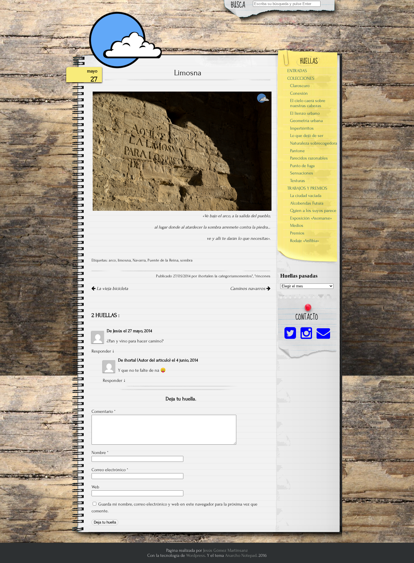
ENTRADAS (297, 70)
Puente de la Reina (163, 260)
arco (112, 260)
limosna (124, 260)
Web (95, 486)
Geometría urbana (306, 120)
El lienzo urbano (305, 113)
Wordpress (195, 555)
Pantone (297, 150)
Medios (296, 225)
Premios (297, 233)
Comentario (103, 411)
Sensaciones (301, 173)
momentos (243, 276)
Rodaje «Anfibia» (304, 240)
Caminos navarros (248, 288)
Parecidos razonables (309, 158)
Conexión (299, 93)
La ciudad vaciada (305, 195)
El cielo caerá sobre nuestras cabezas (307, 103)
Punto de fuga (302, 165)
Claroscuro (300, 85)
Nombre (100, 452)
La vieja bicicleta (111, 288)
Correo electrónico (110, 469)
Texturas (297, 180)
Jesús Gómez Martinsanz (225, 550)
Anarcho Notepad (241, 555)
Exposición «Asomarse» (311, 218)
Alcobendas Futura (306, 203)
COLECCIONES (300, 78)
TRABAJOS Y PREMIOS (307, 188)
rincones (263, 276)
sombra (186, 260)
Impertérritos (302, 128)
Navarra (139, 260)
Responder (101, 351)
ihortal (130, 360)
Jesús (117, 330)
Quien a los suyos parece (313, 210)
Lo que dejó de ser (306, 135)
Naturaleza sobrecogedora (313, 143)
